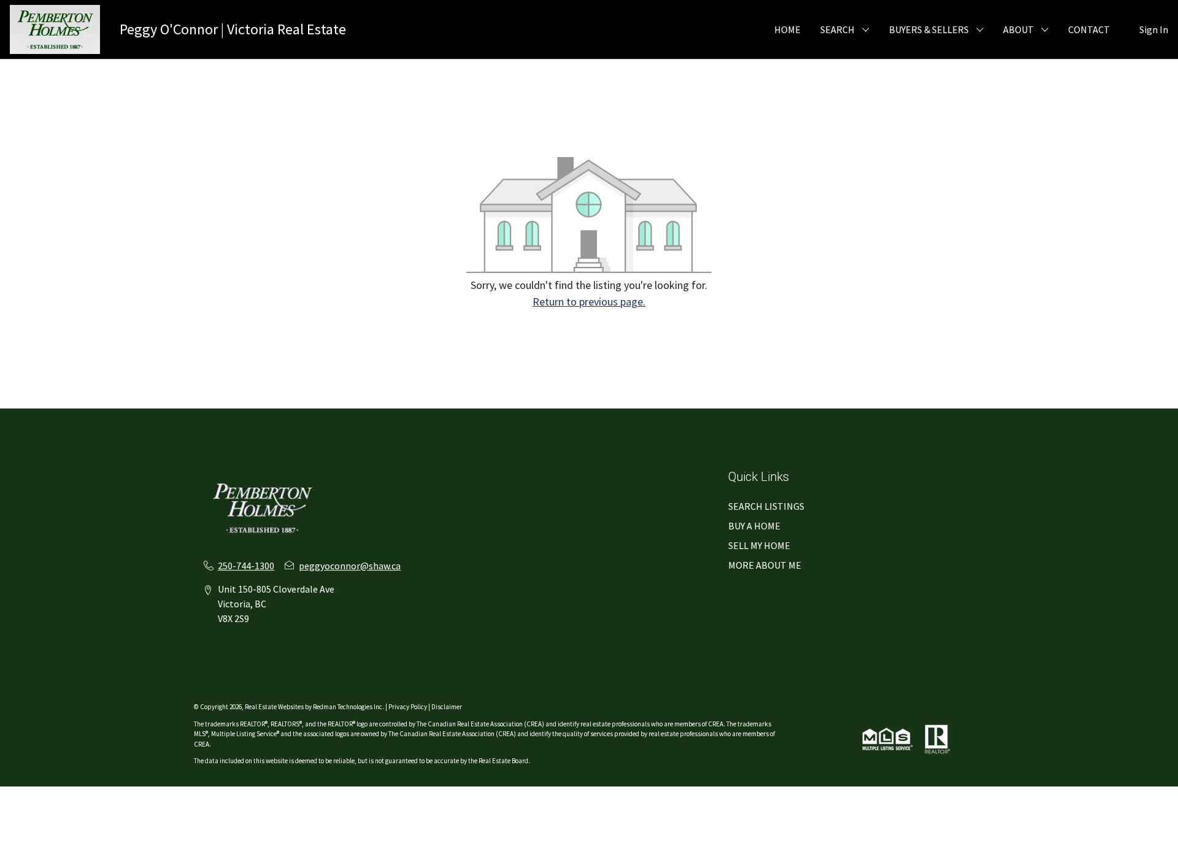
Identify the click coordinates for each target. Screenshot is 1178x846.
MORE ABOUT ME (764, 565)
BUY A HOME (754, 526)
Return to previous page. (589, 301)
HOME (787, 29)
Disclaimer (446, 706)
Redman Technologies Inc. (349, 706)
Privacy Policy (407, 706)
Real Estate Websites (275, 706)
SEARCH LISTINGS (766, 506)
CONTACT (1089, 29)
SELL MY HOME (759, 545)
